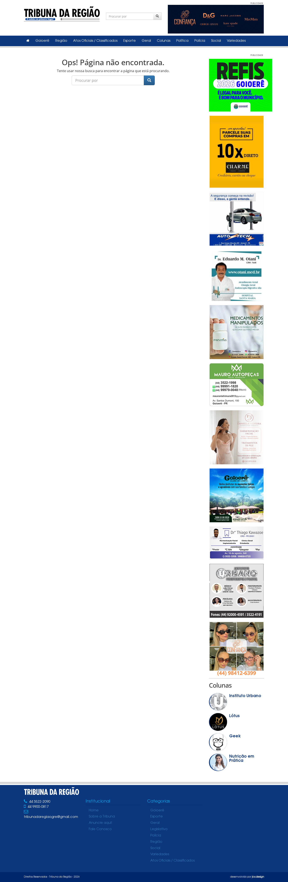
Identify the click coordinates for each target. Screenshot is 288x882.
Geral (146, 41)
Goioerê (42, 41)
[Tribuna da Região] (62, 13)
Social (216, 41)
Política (182, 41)
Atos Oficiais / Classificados (95, 41)
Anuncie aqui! (100, 823)
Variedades (236, 41)
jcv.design (258, 877)
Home (94, 810)
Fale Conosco (100, 829)
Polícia (199, 41)
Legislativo (159, 829)
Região (61, 41)
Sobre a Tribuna (102, 816)
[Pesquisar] (157, 16)
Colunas (163, 41)
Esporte (129, 41)
